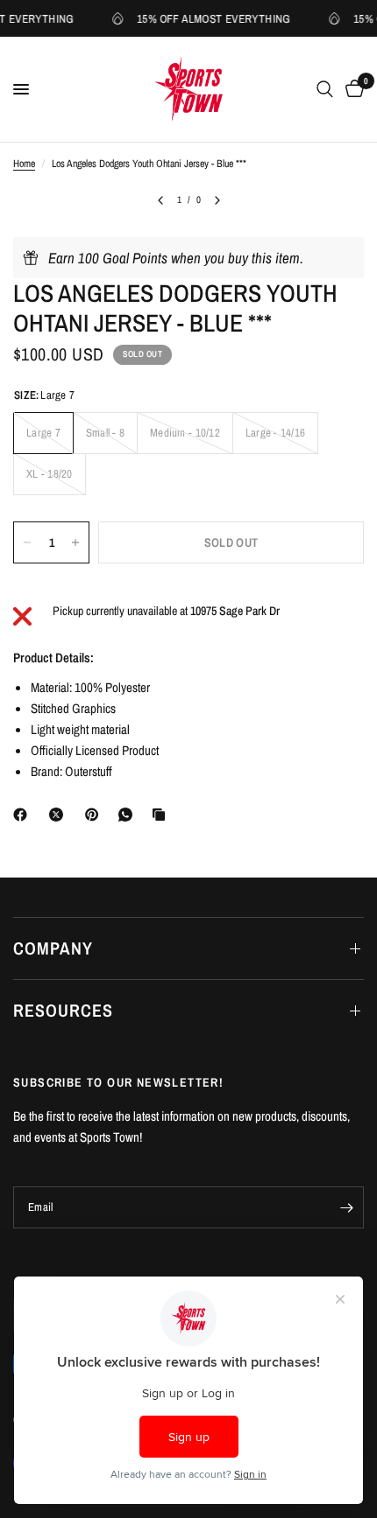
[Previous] (160, 200)
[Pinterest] (95, 814)
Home (24, 164)
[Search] (324, 89)
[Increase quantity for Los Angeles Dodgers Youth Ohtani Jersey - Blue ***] (75, 542)
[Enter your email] (346, 1207)
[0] (351, 89)
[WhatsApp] (128, 814)
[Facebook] (23, 814)
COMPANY (53, 948)
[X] (59, 814)
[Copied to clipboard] (162, 814)
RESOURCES (63, 1010)
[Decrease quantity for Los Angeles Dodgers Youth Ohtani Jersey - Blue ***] (27, 542)
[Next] (217, 200)
